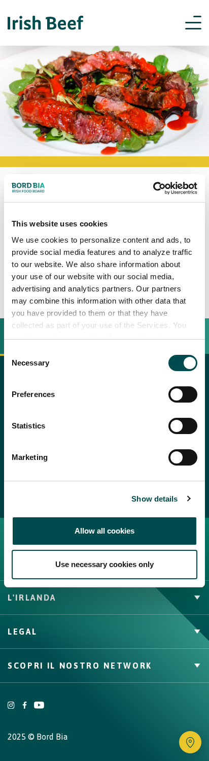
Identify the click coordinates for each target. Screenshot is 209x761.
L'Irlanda (32, 597)
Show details (154, 498)
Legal (22, 631)
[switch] (182, 394)
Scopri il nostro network (80, 665)
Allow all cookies (104, 530)
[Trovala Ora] (190, 742)
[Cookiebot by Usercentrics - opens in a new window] (153, 188)
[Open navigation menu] (193, 23)
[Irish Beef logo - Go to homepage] (46, 23)
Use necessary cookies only (104, 564)
